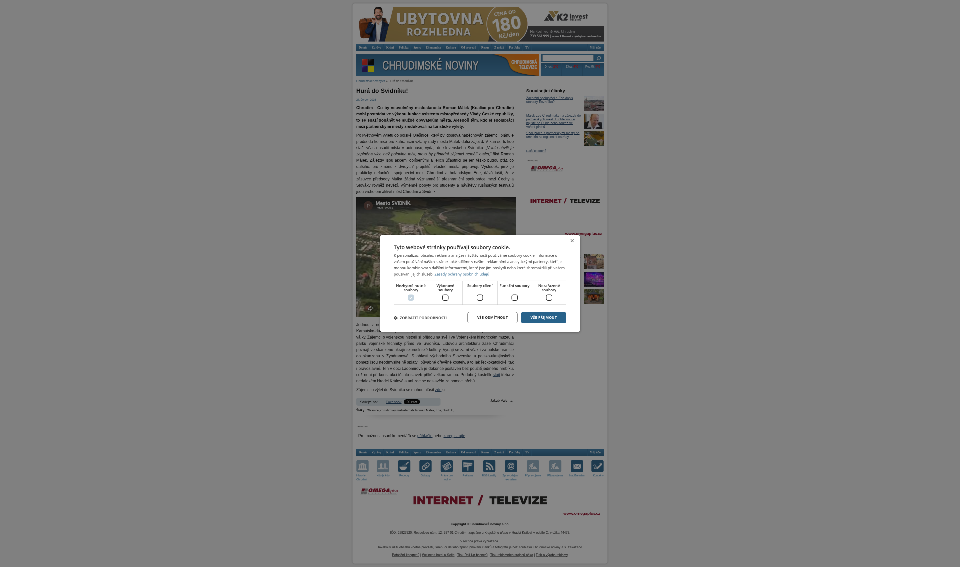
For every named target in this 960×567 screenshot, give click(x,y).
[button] (420, 318)
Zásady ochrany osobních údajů (461, 273)
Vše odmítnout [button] (492, 317)
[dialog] (480, 283)
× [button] (572, 241)
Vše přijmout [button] (543, 317)
